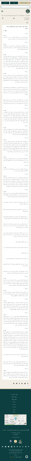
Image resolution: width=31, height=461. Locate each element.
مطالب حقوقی (14, 399)
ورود (14, 2)
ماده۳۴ (26, 42)
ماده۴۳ (26, 189)
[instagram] (28, 446)
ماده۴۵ (26, 288)
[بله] (8, 446)
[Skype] (14, 446)
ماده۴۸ (26, 328)
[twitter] (17, 446)
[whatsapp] (22, 446)
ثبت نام (5, 2)
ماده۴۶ (26, 299)
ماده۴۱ (26, 165)
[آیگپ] (11, 446)
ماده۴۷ (26, 313)
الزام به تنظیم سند (14, 394)
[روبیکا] (2, 446)
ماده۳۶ (26, 71)
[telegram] (25, 446)
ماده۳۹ (26, 138)
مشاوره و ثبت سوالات (24, 2)
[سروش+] (5, 446)
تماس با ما (14, 407)
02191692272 (14, 432)
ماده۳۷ (26, 108)
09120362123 (14, 437)
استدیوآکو (11, 457)
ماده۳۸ (26, 126)
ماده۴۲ (26, 174)
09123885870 (15, 434)
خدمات (14, 402)
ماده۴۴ (26, 276)
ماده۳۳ (26, 33)
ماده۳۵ (26, 52)
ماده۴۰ (26, 155)
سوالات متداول (14, 397)
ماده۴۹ (26, 368)
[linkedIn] (20, 446)
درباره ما (14, 404)
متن (27, 22)
